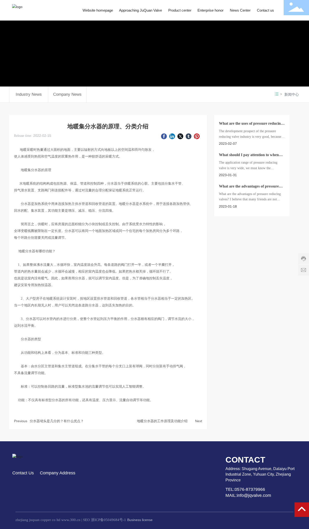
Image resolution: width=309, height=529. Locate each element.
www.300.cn (70, 520)
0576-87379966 (250, 489)
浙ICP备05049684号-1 (108, 520)
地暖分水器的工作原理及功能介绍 (162, 421)
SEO (86, 520)
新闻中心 (291, 94)
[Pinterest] (197, 136)
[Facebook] (164, 136)
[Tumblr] (188, 136)
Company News (67, 94)
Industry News (29, 94)
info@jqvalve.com (254, 495)
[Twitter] (180, 136)
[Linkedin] (172, 136)
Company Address (57, 473)
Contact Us (23, 473)
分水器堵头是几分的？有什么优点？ (57, 421)
